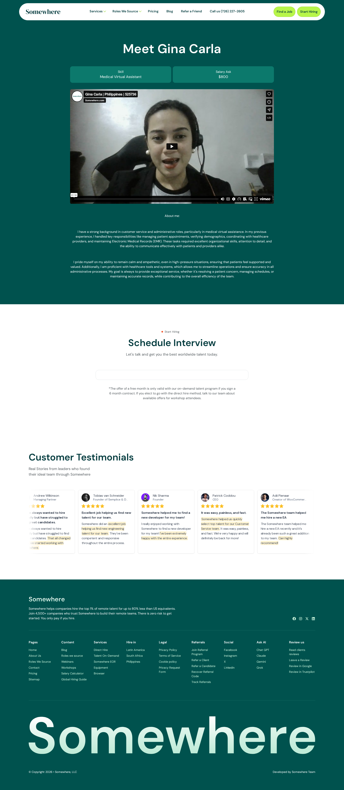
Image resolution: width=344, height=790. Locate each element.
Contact (34, 667)
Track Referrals (201, 682)
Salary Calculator (72, 673)
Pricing (33, 673)
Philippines (133, 661)
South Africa (134, 655)
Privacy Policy (168, 650)
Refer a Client (200, 660)
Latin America (135, 650)
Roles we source (72, 655)
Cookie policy (168, 661)
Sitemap (34, 679)
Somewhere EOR (105, 661)
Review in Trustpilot (302, 672)
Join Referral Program (200, 652)
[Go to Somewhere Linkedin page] (313, 619)
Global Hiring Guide (74, 679)
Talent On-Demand (106, 655)
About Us (35, 655)
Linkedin (229, 667)
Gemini (261, 661)
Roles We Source (40, 661)
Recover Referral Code (202, 674)
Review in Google (300, 666)
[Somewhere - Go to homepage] (43, 12)
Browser (99, 673)
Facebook (230, 650)
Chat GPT (263, 650)
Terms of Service (170, 655)
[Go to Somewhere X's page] (307, 619)
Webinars (67, 661)
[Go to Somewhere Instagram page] (301, 619)
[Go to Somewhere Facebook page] (294, 619)
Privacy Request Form (169, 670)
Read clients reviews (297, 652)
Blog (64, 650)
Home (33, 650)
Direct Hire (101, 650)
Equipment (101, 667)
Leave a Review (299, 660)
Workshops (68, 667)
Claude (261, 655)
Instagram (230, 655)
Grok (260, 667)
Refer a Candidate (203, 666)
